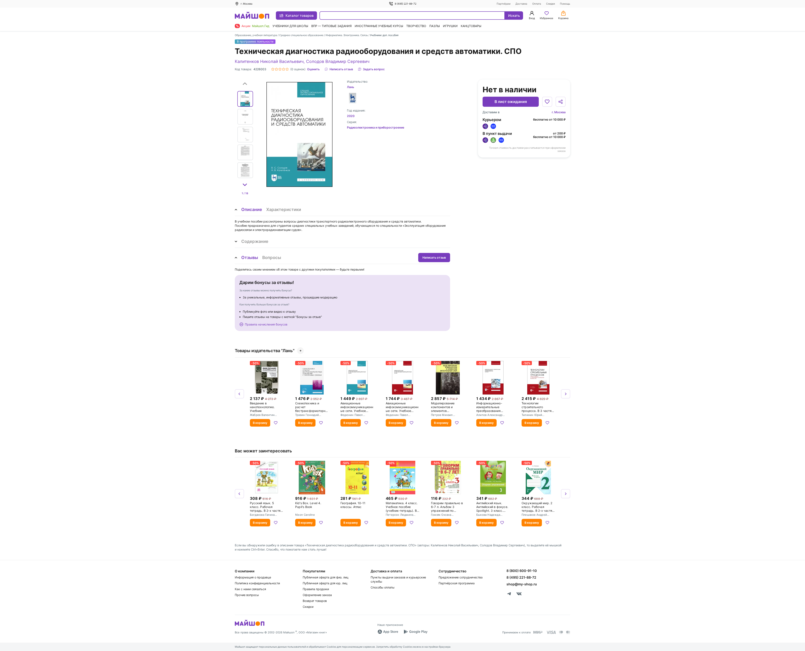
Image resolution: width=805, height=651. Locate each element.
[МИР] (538, 632)
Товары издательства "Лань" (265, 350)
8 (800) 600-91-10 (521, 571)
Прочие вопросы (247, 595)
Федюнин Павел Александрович (351, 415)
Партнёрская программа (457, 583)
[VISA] (551, 632)
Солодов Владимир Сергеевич (337, 61)
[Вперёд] (565, 393)
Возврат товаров (315, 601)
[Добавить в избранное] (547, 102)
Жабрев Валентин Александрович (262, 415)
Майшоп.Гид (260, 26)
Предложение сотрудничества (461, 577)
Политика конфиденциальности (257, 583)
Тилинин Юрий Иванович (532, 415)
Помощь (565, 3)
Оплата (536, 3)
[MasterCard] (561, 632)
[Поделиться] (561, 102)
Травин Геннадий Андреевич (307, 415)
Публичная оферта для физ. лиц (325, 577)
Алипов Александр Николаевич (489, 415)
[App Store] (387, 631)
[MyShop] (249, 625)
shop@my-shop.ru (521, 584)
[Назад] (239, 393)
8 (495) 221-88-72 (405, 3)
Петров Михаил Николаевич (442, 415)
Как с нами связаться (250, 589)
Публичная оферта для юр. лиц (325, 583)
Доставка (521, 3)
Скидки (550, 3)
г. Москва (559, 112)
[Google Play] (415, 631)
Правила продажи (316, 589)
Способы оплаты (383, 587)
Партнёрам (503, 3)
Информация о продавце (253, 577)
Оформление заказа (317, 595)
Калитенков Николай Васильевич (269, 61)
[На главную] (252, 16)
